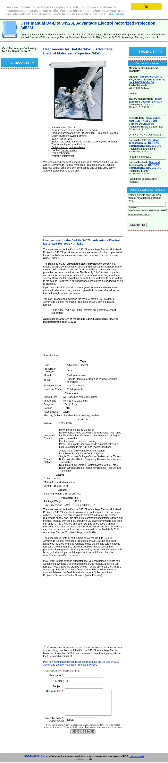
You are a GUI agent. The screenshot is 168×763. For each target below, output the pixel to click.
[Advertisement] (83, 203)
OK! (146, 6)
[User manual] (10, 39)
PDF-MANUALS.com (36, 756)
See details (116, 13)
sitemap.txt (82, 759)
